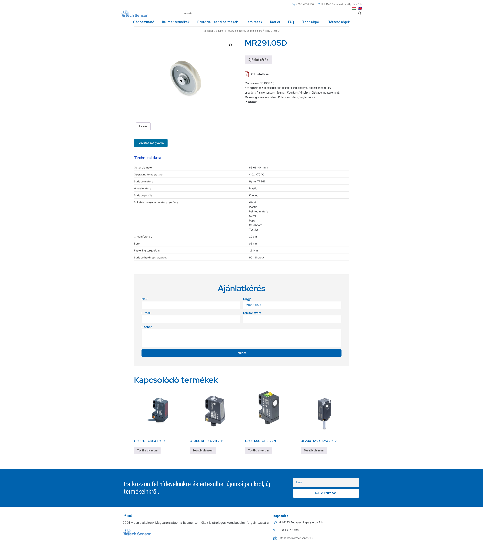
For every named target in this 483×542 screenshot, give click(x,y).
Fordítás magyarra (151, 143)
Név (144, 299)
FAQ (291, 22)
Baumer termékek (176, 22)
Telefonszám (251, 313)
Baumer (220, 30)
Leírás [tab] (143, 126)
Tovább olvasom (147, 450)
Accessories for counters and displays (284, 88)
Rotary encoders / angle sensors (244, 30)
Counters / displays (298, 92)
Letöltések (254, 22)
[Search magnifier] (359, 13)
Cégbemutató (143, 22)
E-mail (146, 313)
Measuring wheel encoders (260, 97)
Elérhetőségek (338, 22)
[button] (230, 45)
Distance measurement (325, 92)
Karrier (275, 22)
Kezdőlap (209, 30)
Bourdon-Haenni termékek (217, 22)
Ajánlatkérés (258, 60)
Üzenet (147, 327)
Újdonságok (311, 22)
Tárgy (246, 299)
